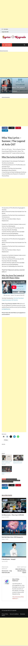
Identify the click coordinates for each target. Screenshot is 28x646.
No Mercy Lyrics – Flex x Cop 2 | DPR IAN (13, 515)
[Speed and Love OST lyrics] (7, 469)
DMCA (3, 615)
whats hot (4, 85)
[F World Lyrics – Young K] (14, 550)
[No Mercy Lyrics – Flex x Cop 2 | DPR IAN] (14, 506)
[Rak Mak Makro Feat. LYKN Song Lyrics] (14, 528)
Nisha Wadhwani (13, 91)
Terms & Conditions (14, 614)
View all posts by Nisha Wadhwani (18, 597)
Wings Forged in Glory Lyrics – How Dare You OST (7, 463)
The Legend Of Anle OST (7, 481)
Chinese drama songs (11, 479)
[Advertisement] (14, 14)
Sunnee (18, 480)
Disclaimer (22, 614)
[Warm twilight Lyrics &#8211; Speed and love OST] (18, 458)
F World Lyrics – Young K (8, 559)
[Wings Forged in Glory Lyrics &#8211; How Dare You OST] (7, 458)
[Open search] (24, 45)
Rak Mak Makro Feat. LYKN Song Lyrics (12, 537)
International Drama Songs (9, 480)
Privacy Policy (5, 614)
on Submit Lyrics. (6, 309)
